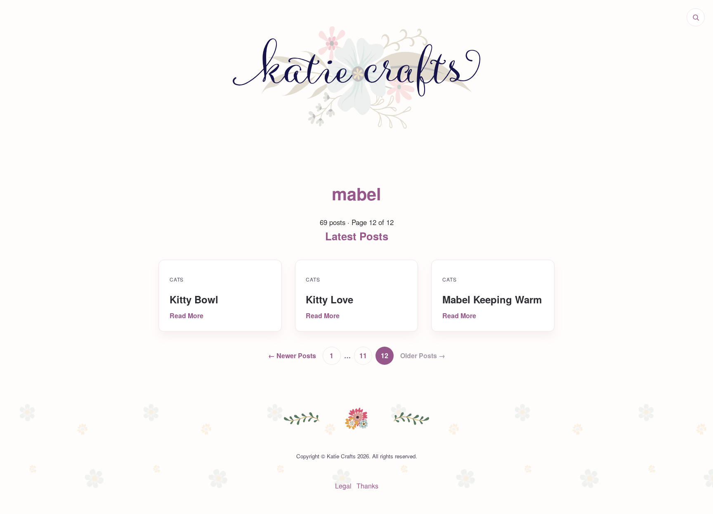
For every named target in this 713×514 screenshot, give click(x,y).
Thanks (367, 486)
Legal (343, 486)
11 (363, 355)
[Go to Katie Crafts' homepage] (356, 77)
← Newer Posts (292, 355)
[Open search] (696, 17)
